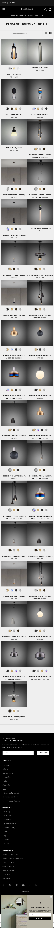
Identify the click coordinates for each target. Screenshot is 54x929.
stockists (6, 785)
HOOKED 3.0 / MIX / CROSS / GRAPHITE (14, 516)
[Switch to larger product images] (46, 33)
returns (6, 769)
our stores (7, 816)
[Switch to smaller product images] (50, 33)
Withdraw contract (10, 797)
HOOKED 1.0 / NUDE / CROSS (14, 275)
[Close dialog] (51, 897)
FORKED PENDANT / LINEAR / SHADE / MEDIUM (40, 436)
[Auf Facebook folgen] (4, 885)
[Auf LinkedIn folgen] (36, 885)
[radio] (10, 68)
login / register (9, 773)
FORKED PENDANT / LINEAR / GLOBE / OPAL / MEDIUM (40, 637)
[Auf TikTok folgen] (30, 885)
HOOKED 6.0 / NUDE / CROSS (40, 155)
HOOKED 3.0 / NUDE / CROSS (40, 195)
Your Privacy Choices (11, 801)
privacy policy (8, 862)
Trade (4, 2)
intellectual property (11, 793)
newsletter (7, 820)
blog (4, 836)
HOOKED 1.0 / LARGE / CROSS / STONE (14, 637)
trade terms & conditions (13, 858)
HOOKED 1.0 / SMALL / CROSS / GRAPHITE (14, 436)
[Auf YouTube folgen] (23, 885)
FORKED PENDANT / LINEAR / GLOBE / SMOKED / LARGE (14, 476)
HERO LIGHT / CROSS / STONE (14, 717)
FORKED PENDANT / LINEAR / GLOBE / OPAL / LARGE (40, 396)
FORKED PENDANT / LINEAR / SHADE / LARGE (14, 396)
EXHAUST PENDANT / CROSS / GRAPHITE (14, 195)
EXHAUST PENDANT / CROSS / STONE (14, 315)
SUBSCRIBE (43, 753)
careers (6, 840)
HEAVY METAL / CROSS (14, 114)
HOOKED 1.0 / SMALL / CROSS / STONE (14, 556)
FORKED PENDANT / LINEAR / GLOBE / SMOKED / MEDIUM (40, 355)
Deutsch (25, 891)
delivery (6, 765)
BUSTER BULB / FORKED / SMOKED (40, 228)
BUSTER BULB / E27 (14, 74)
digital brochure (9, 824)
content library (9, 828)
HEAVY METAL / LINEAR (40, 114)
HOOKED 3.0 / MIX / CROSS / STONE (40, 476)
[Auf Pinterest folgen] (17, 885)
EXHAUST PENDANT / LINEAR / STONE (14, 596)
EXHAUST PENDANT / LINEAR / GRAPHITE (14, 235)
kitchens (6, 844)
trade (5, 781)
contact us (7, 777)
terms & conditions (11, 854)
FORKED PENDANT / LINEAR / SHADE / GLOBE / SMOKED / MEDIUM (14, 677)
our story (6, 812)
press (5, 832)
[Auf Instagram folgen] (10, 885)
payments (7, 874)
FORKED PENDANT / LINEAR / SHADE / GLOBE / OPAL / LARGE (40, 516)
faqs (4, 789)
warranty (6, 878)
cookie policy (8, 866)
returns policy (8, 870)
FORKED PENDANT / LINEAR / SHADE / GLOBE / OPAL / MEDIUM (14, 355)
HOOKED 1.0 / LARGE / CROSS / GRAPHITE (40, 556)
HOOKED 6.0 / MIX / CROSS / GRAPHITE (40, 315)
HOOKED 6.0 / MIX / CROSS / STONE (40, 596)
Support (12, 2)
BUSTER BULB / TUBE (40, 67)
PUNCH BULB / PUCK (14, 148)
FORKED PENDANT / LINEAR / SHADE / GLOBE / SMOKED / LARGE (40, 677)
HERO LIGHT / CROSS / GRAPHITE (40, 275)
